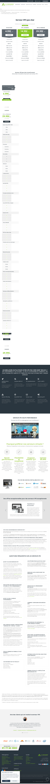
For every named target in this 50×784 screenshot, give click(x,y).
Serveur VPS (4, 758)
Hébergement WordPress (6, 757)
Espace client (46, 1)
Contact (46, 4)
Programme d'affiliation (17, 770)
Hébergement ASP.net (5, 762)
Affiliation (39, 4)
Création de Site (29, 4)
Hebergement (17, 4)
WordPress (23, 4)
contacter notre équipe (31, 628)
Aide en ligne (38, 1)
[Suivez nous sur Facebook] (2, 770)
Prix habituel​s (28, 762)
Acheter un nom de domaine (18, 756)
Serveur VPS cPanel (5, 760)
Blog (43, 4)
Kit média (27, 758)
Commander (6, 110)
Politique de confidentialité (39, 781)
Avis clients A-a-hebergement (30, 763)
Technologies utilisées (29, 757)
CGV (26, 761)
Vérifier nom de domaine (18, 757)
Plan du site (46, 781)
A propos (27, 756)
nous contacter (31, 596)
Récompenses (28, 760)
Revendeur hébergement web (6, 761)
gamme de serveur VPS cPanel (33, 548)
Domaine (34, 4)
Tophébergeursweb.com (31, 730)
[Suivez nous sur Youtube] (4, 770)
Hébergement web (5, 756)
